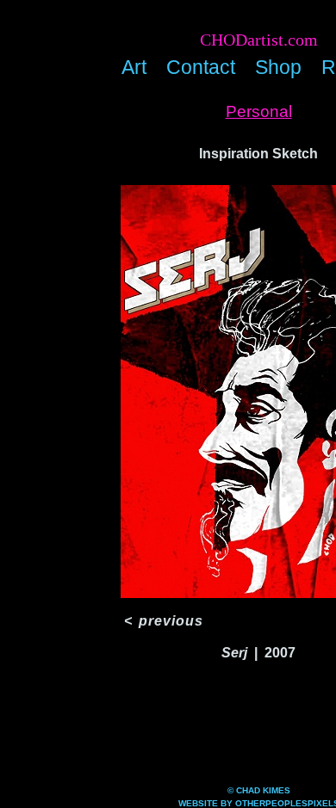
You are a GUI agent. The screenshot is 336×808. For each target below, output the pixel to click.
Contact (200, 67)
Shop (278, 67)
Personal (259, 111)
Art (133, 67)
